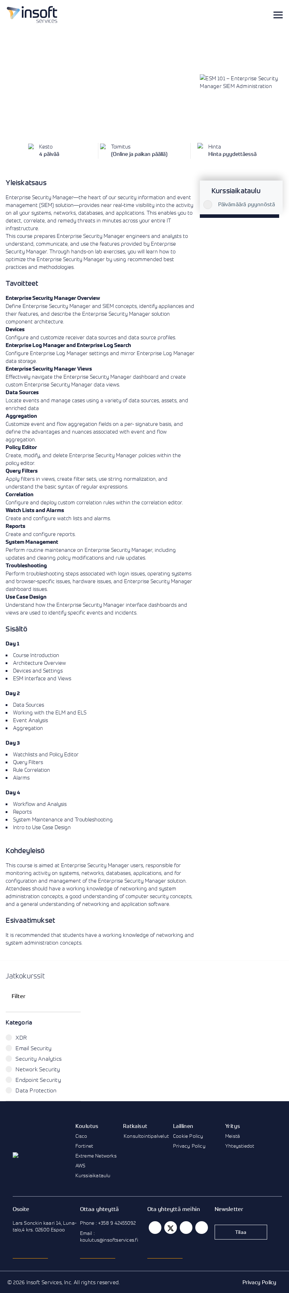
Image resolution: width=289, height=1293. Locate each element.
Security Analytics (39, 1058)
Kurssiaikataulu (93, 1175)
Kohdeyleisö (25, 850)
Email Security (33, 1048)
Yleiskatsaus (26, 182)
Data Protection (36, 1090)
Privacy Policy (189, 1145)
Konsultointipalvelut (146, 1136)
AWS (80, 1165)
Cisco (81, 1136)
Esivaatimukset (30, 920)
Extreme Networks (96, 1155)
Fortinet (84, 1145)
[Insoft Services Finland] (32, 14)
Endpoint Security (38, 1079)
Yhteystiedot (239, 1145)
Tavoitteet (22, 283)
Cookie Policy (188, 1136)
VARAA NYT (28, 115)
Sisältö (16, 628)
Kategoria (19, 1022)
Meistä (232, 1136)
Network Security (38, 1069)
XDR (21, 1037)
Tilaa (240, 1232)
